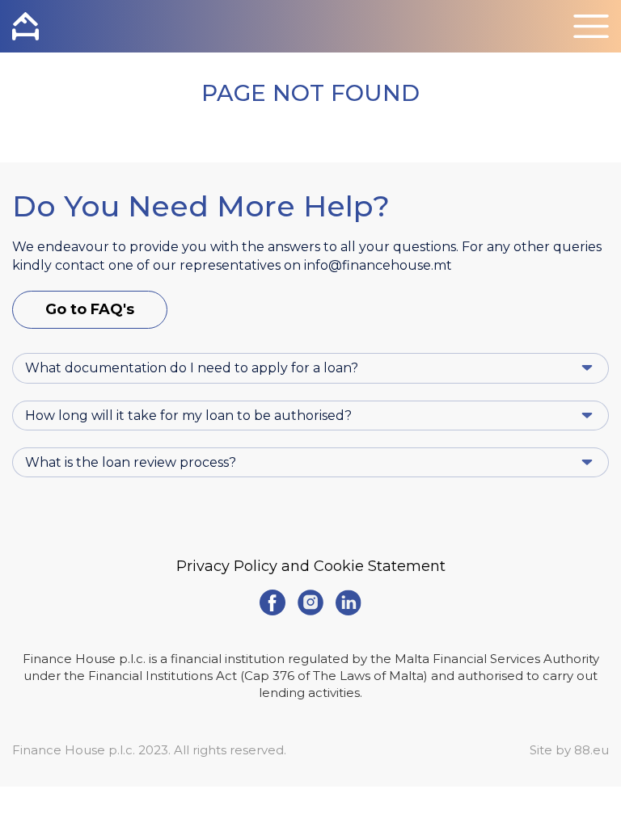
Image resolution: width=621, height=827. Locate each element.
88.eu (591, 750)
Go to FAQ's (89, 309)
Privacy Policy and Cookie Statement (311, 566)
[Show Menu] (591, 26)
